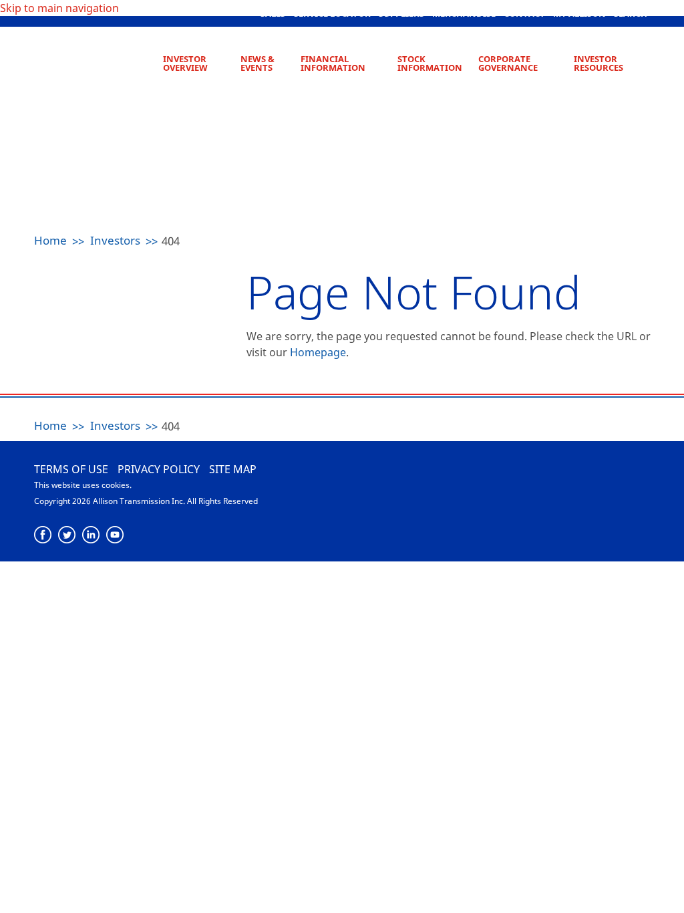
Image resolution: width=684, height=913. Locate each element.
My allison (579, 13)
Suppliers (401, 13)
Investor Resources (598, 63)
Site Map (232, 469)
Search (630, 13)
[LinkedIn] (91, 535)
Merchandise (464, 13)
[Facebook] (43, 535)
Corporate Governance (508, 63)
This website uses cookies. (83, 485)
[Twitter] (67, 535)
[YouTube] (115, 535)
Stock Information (429, 63)
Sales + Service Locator (316, 13)
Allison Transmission (96, 60)
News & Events (257, 63)
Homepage (318, 352)
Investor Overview (185, 63)
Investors (115, 240)
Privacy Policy (159, 469)
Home (50, 240)
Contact (524, 13)
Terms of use (71, 469)
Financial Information (333, 63)
